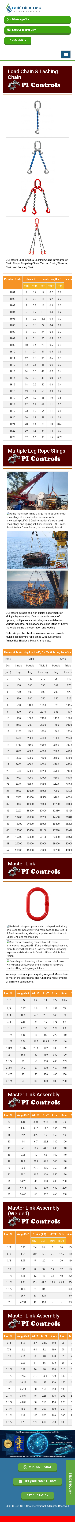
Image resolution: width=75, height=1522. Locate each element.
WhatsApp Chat (21, 19)
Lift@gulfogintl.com (24, 29)
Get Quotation (18, 40)
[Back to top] (63, 1510)
